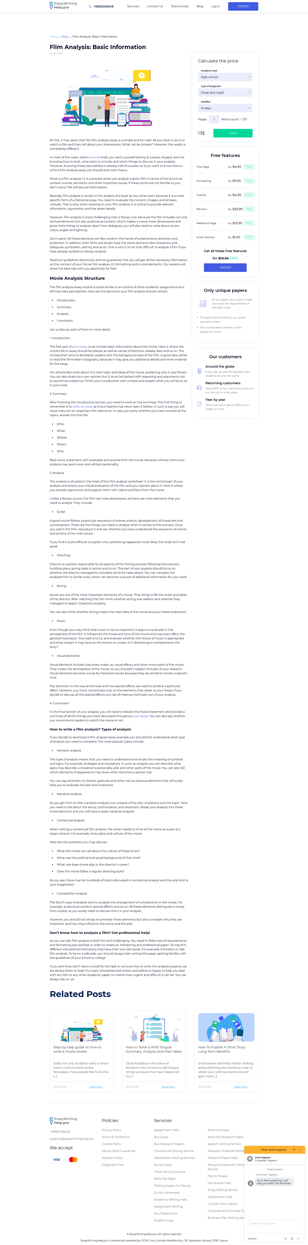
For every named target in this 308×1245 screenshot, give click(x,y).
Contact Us (155, 6)
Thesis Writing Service (169, 1172)
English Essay (163, 1220)
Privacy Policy (111, 1130)
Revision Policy (112, 1158)
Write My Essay (218, 1130)
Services (133, 6)
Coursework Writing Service (174, 1151)
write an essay (83, 406)
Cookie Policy (111, 1144)
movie (95, 157)
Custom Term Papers (223, 1204)
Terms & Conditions (116, 1137)
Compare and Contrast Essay (228, 1211)
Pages (202, 119)
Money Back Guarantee (118, 1151)
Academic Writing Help (170, 1199)
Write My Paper (165, 1178)
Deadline (205, 101)
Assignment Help (166, 1130)
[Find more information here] (274, 1194)
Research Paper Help (223, 1158)
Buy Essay (161, 1137)
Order (243, 6)
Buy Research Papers (169, 1144)
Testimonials (180, 6)
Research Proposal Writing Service (232, 1151)
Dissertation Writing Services (174, 1158)
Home (53, 36)
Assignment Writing (168, 1206)
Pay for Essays (217, 1176)
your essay (79, 346)
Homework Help (219, 1183)
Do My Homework (167, 1192)
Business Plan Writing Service (229, 1218)
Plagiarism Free (113, 1165)
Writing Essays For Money (172, 1185)
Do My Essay (163, 1165)
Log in (215, 6)
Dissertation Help (220, 1197)
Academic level (209, 70)
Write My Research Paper (226, 1137)
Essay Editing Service (223, 1190)
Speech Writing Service (224, 1144)
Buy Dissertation (166, 1213)
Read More (96, 1086)
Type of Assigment (211, 86)
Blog (200, 6)
